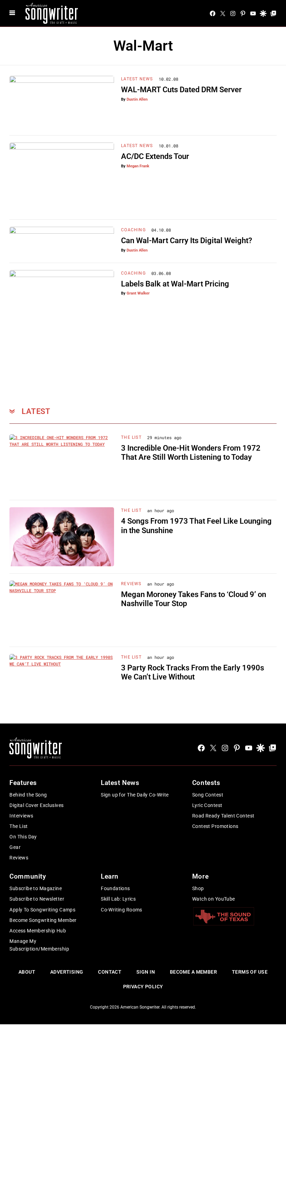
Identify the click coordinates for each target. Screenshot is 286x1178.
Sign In (145, 972)
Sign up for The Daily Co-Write (135, 795)
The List (131, 437)
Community (27, 876)
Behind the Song (28, 795)
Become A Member (193, 972)
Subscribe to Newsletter (36, 899)
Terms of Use (250, 972)
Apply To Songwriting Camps (42, 909)
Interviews (21, 816)
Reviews (131, 583)
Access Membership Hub (37, 930)
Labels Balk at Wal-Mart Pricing (175, 283)
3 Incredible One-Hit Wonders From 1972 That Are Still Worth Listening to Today (191, 452)
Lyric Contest (207, 805)
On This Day (23, 836)
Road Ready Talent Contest (223, 816)
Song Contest (207, 795)
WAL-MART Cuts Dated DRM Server (181, 89)
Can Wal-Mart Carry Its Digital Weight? (186, 240)
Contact (109, 972)
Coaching (133, 229)
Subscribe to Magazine (35, 888)
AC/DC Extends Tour (155, 156)
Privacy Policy (143, 986)
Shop (198, 888)
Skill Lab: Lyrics (118, 899)
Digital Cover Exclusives (36, 805)
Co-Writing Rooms (121, 909)
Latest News (137, 79)
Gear (15, 847)
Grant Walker (138, 293)
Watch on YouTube (213, 899)
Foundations (115, 888)
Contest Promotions (215, 826)
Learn (110, 876)
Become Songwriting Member (43, 920)
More (200, 876)
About (26, 972)
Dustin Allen (137, 99)
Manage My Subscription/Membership (39, 945)
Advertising (66, 972)
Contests (206, 783)
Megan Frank (138, 166)
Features (23, 783)
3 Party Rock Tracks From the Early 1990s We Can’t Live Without (192, 672)
